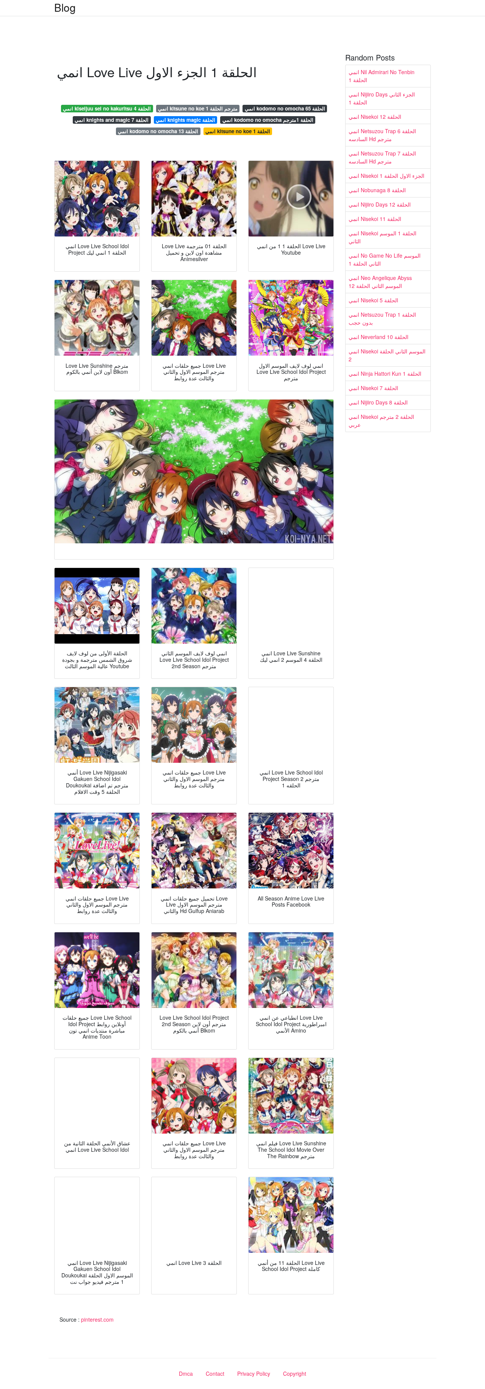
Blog (65, 7)
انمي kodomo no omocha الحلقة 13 (158, 131)
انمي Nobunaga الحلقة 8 (377, 190)
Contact (215, 1373)
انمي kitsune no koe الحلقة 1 (237, 131)
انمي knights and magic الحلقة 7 (112, 119)
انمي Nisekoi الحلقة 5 (373, 300)
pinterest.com (97, 1319)
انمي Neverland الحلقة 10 (378, 337)
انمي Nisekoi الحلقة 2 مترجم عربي (381, 420)
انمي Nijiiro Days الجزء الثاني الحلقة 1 (382, 98)
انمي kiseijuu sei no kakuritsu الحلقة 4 (107, 108)
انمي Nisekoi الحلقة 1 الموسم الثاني (382, 237)
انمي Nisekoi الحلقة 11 (375, 218)
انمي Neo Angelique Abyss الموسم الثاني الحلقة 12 (380, 281)
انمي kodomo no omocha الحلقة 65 (285, 108)
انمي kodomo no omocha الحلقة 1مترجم (267, 119)
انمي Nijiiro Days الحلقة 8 (378, 402)
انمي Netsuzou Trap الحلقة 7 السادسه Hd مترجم (382, 157)
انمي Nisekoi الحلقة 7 (373, 388)
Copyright (294, 1373)
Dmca (186, 1373)
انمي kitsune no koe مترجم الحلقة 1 (198, 108)
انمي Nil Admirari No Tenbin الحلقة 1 (382, 76)
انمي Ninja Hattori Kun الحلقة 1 (385, 373)
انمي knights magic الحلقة (185, 119)
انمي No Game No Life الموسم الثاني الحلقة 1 (385, 259)
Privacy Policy (253, 1373)
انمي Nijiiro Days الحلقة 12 (380, 204)
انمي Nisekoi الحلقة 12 (375, 116)
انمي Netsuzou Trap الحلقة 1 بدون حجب (382, 318)
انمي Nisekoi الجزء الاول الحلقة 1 (386, 175)
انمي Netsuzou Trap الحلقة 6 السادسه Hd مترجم (382, 135)
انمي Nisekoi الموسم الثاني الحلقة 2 (387, 355)
